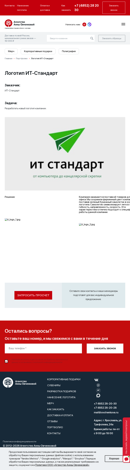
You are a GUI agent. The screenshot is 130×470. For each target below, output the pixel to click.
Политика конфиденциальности (19, 441)
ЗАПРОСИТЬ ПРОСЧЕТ (33, 295)
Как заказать (66, 7)
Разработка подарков (61, 391)
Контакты (10, 5)
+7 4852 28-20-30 (105, 403)
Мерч (11, 51)
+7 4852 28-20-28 (105, 407)
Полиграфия (69, 51)
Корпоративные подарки (38, 51)
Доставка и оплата (60, 415)
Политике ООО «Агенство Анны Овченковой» (62, 465)
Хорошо (114, 458)
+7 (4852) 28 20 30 (86, 8)
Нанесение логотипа (23, 7)
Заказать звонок (105, 348)
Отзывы (52, 421)
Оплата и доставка (45, 7)
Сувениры (53, 385)
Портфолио (55, 427)
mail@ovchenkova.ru (106, 412)
